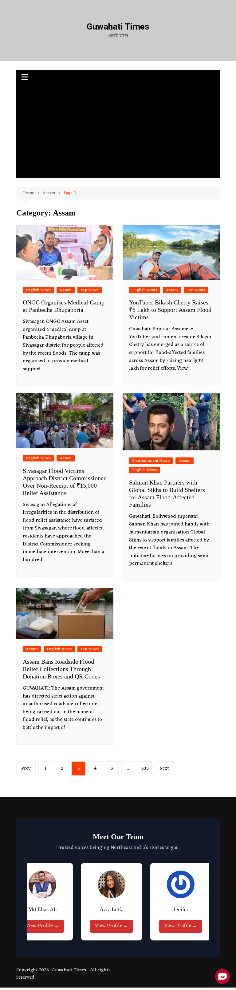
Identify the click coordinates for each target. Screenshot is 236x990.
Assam (66, 290)
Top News (90, 290)
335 (145, 768)
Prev (26, 768)
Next (164, 768)
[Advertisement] (118, 132)
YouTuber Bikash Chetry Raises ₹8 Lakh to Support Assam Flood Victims (170, 309)
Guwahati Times (118, 27)
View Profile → (42, 926)
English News (38, 290)
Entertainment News (151, 460)
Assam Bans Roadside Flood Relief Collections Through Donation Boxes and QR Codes (61, 669)
